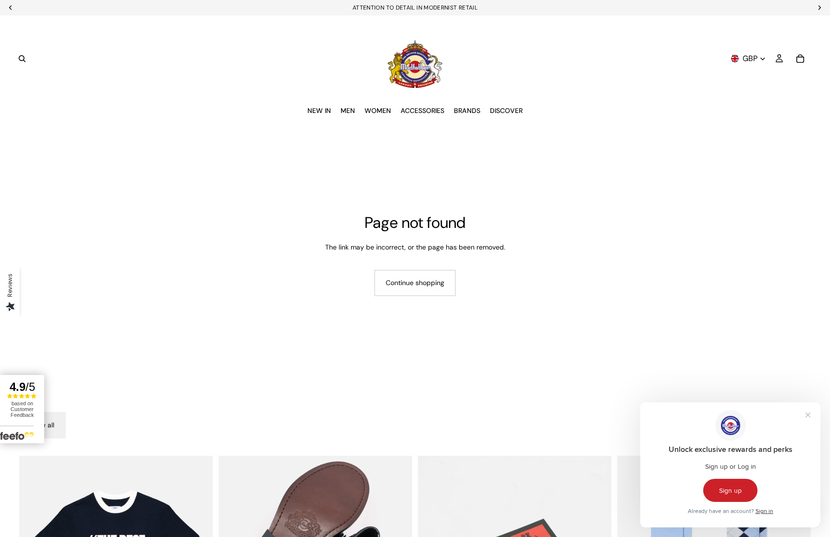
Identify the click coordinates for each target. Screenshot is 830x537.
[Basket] (800, 58)
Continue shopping (415, 282)
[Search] (22, 58)
